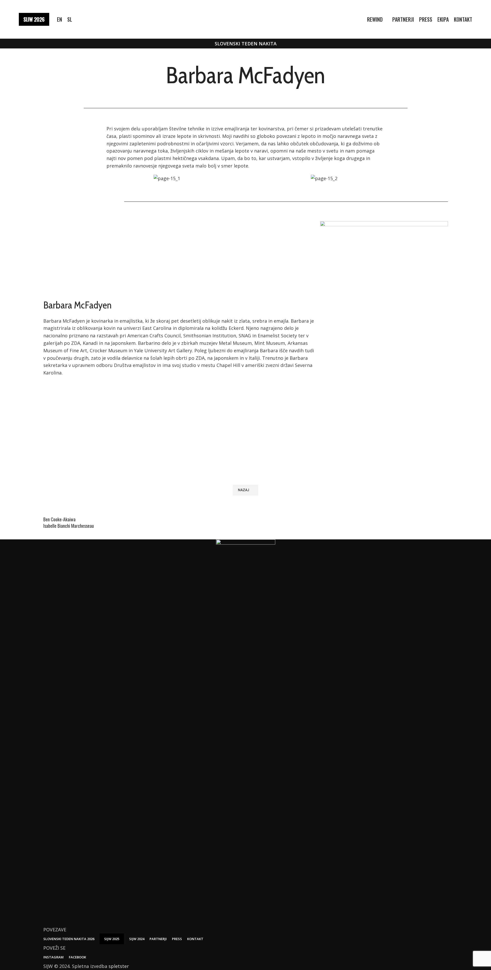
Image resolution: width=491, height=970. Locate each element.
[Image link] (245, 732)
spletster (119, 966)
